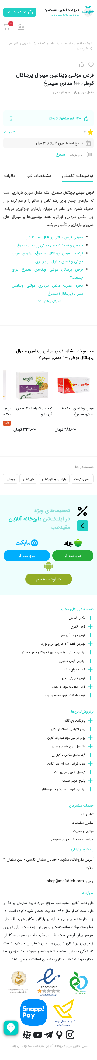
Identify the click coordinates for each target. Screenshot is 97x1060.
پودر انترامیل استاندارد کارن (67, 729)
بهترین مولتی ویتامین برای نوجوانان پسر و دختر (53, 652)
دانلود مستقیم (48, 579)
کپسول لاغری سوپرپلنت (69, 772)
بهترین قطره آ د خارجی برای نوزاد (63, 643)
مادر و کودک (82, 479)
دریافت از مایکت (27, 556)
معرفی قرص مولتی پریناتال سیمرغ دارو (54, 237)
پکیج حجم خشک (73, 780)
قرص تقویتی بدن (73, 678)
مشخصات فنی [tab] (38, 175)
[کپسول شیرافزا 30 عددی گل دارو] (32, 385)
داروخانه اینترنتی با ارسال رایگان (61, 919)
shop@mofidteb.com (65, 881)
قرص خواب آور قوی (72, 635)
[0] (6, 27)
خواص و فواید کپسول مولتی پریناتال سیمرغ (50, 245)
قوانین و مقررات (83, 831)
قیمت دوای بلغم (74, 669)
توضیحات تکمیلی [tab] (77, 175)
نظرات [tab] (9, 175)
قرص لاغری (78, 626)
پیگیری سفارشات (83, 822)
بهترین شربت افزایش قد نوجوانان (63, 789)
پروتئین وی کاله (74, 720)
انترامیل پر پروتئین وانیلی (68, 746)
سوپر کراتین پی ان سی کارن (66, 763)
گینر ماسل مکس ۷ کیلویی (68, 755)
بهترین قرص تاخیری (72, 661)
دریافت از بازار (73, 556)
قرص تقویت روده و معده (68, 686)
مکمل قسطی (76, 618)
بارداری (10, 479)
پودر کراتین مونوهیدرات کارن (66, 737)
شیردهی (28, 479)
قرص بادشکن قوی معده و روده (65, 695)
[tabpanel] (48, 247)
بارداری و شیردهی (54, 479)
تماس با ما (87, 814)
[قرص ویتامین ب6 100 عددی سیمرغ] (73, 385)
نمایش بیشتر (52, 301)
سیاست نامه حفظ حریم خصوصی (72, 839)
